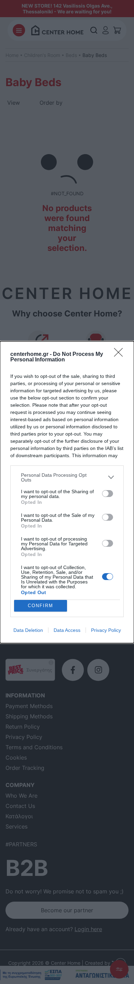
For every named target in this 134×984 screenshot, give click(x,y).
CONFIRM (40, 605)
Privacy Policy (106, 630)
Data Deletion (28, 630)
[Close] (120, 354)
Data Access (67, 630)
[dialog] (67, 492)
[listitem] (67, 477)
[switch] (107, 493)
